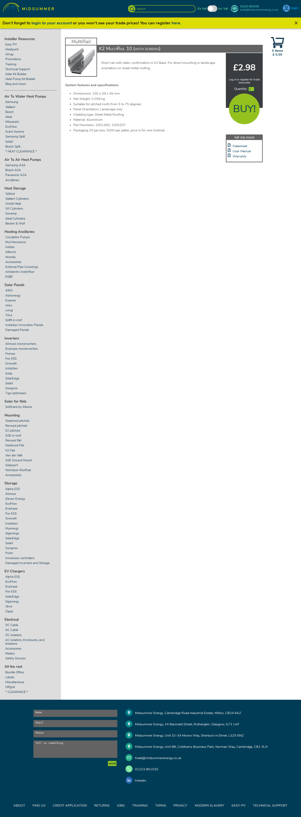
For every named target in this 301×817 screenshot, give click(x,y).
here (176, 23)
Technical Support (17, 69)
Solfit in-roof (13, 320)
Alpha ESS (12, 489)
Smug (9, 54)
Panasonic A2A (16, 175)
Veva (8, 606)
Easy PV (11, 44)
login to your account (52, 23)
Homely (10, 257)
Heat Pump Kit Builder (20, 79)
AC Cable (11, 630)
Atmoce (10, 494)
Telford (10, 194)
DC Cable (11, 625)
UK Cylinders (14, 209)
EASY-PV (239, 805)
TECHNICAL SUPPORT (270, 805)
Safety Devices (15, 658)
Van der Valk (14, 455)
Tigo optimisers (15, 393)
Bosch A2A (13, 170)
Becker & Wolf (15, 223)
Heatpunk (12, 49)
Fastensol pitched (17, 421)
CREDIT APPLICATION (70, 805)
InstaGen (11, 368)
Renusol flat (13, 440)
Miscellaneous (14, 682)
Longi (9, 310)
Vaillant (10, 107)
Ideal (8, 117)
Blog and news (15, 84)
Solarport (11, 465)
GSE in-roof (13, 435)
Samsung (11, 102)
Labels (9, 677)
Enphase (11, 509)
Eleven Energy (15, 499)
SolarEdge (12, 378)
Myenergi (11, 528)
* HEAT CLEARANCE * (21, 151)
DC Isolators (13, 635)
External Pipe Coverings (21, 267)
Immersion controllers (19, 558)
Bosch (9, 112)
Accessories (13, 262)
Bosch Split (12, 146)
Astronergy (13, 295)
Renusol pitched (16, 426)
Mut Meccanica (15, 242)
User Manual (242, 151)
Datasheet (240, 146)
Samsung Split (15, 136)
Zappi (9, 611)
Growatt (11, 363)
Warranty (239, 156)
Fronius (10, 354)
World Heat (13, 204)
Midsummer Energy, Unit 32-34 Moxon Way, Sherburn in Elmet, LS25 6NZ (189, 735)
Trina (8, 315)
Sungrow (11, 388)
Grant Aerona (14, 132)
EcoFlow (11, 127)
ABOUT (19, 805)
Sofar (8, 373)
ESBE (9, 277)
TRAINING (140, 805)
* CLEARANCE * (16, 692)
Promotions (13, 59)
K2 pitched (12, 431)
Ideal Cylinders (15, 219)
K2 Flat (10, 450)
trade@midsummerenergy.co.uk (158, 758)
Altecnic (10, 252)
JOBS (121, 805)
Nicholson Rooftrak (18, 470)
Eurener (10, 300)
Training (10, 64)
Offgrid (10, 687)
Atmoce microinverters (20, 344)
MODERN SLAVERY (209, 805)
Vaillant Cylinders (17, 199)
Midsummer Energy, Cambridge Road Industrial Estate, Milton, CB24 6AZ (188, 713)
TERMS (160, 805)
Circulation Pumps (17, 237)
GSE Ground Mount (18, 460)
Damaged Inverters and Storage (27, 563)
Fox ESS (11, 359)
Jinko (8, 305)
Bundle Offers (14, 672)
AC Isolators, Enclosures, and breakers (24, 642)
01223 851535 (146, 769)
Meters (10, 653)
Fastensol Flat (14, 445)
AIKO (8, 290)
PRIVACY (180, 805)
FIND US (39, 805)
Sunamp (11, 213)
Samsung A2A (15, 165)
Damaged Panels (17, 330)
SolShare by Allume (18, 407)
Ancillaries (12, 180)
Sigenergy (12, 533)
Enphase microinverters (21, 349)
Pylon (9, 553)
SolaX (9, 142)
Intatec (10, 247)
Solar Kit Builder (16, 74)
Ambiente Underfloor (19, 272)
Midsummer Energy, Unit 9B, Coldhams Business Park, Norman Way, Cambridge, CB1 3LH (201, 747)
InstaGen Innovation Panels (24, 325)
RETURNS (102, 805)
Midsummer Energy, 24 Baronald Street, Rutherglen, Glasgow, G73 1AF (187, 724)
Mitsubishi (12, 122)
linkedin (140, 780)
